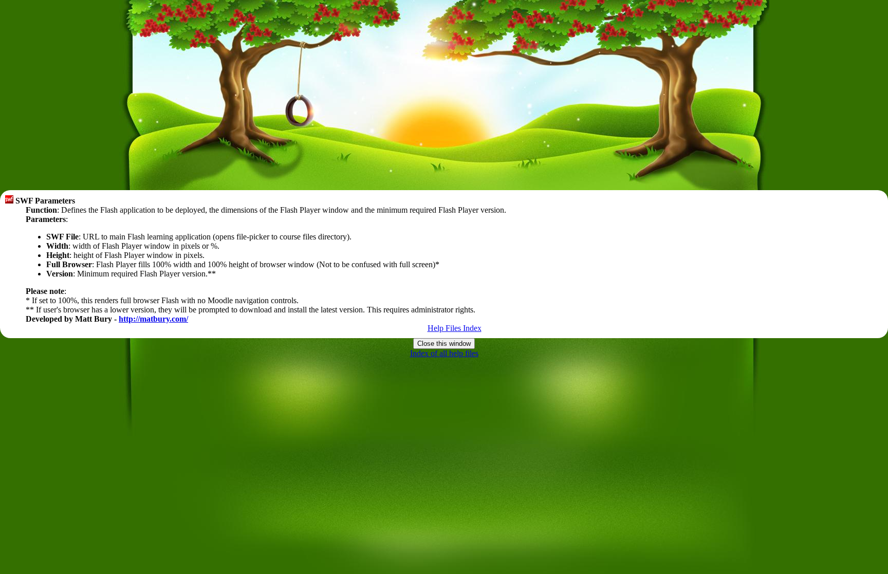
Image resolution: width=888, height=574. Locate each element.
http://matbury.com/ (153, 318)
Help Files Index (455, 328)
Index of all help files (444, 353)
